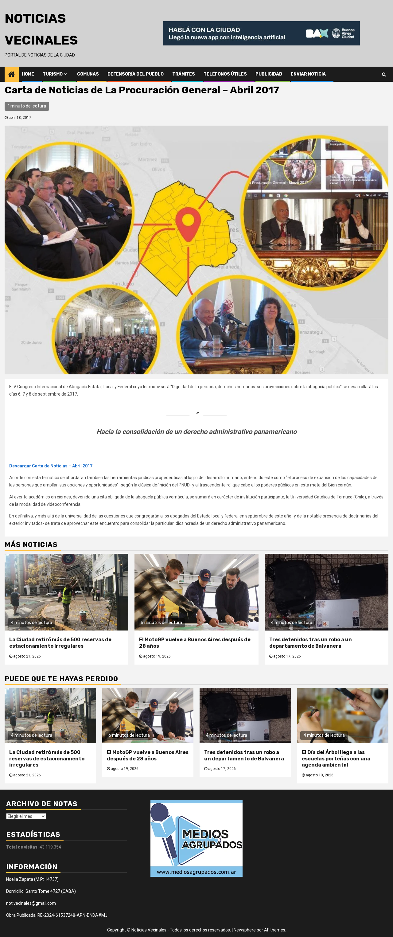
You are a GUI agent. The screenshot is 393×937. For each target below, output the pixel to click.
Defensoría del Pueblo (135, 74)
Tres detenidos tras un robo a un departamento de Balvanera (310, 643)
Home (28, 74)
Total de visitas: (23, 847)
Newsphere (245, 929)
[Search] (384, 74)
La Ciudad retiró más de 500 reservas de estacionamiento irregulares (60, 643)
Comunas (88, 74)
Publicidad (268, 74)
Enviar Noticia (308, 74)
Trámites (183, 74)
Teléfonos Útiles (225, 74)
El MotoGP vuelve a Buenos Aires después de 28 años (148, 755)
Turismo (53, 74)
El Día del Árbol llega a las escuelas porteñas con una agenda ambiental (336, 758)
